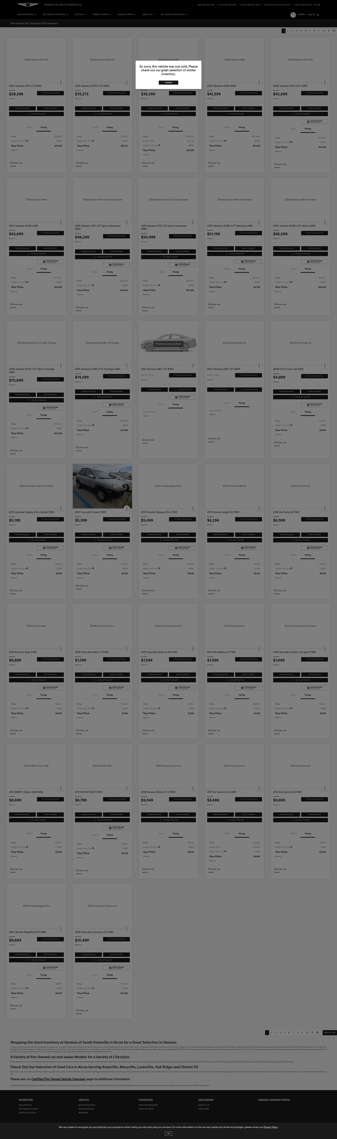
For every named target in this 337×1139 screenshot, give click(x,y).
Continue (168, 82)
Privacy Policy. (271, 1127)
